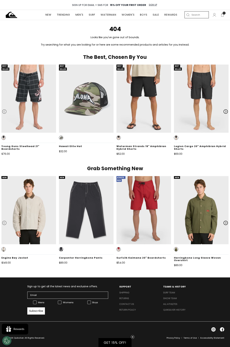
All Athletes (170, 304)
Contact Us (126, 304)
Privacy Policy (173, 337)
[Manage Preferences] (6, 340)
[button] (3, 138)
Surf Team (169, 292)
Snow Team (170, 298)
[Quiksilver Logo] (11, 14)
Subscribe (36, 311)
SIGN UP (153, 4)
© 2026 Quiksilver (15, 337)
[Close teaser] (132, 337)
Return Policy (127, 309)
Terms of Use (190, 337)
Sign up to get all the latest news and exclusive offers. (62, 286)
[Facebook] (222, 329)
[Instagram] (213, 329)
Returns (124, 298)
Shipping (124, 292)
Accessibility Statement (212, 337)
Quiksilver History (174, 309)
